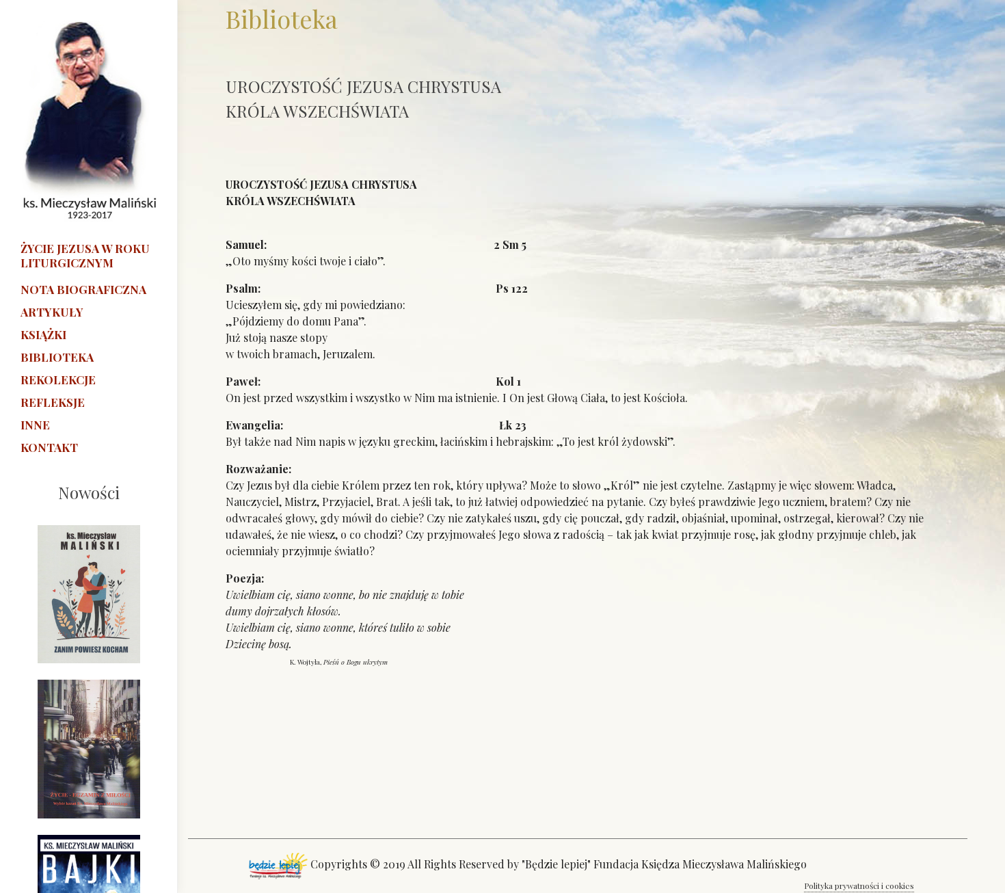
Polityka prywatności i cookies (859, 885)
